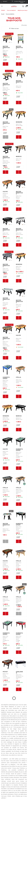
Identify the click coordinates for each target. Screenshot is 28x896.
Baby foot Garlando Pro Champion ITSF (19, 677)
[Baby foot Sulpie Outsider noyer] (20, 776)
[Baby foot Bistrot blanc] (20, 221)
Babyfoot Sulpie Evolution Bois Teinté (6, 565)
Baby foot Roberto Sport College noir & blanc (19, 455)
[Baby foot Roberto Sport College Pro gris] (7, 625)
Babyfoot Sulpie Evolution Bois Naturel (6, 196)
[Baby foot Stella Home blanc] (7, 701)
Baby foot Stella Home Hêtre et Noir (19, 491)
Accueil (2, 14)
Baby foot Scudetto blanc (5, 304)
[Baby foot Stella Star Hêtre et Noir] (20, 589)
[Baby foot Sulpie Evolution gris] (7, 812)
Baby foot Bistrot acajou (18, 197)
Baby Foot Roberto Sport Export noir (6, 864)
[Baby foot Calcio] (7, 114)
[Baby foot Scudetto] (20, 74)
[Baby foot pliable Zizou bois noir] (7, 148)
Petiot (5, 672)
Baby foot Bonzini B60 (6, 418)
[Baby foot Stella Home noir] (7, 589)
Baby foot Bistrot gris (6, 269)
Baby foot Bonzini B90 (19, 125)
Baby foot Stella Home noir (6, 600)
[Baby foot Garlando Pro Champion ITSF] (20, 664)
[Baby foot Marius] (20, 148)
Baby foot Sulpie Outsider (18, 340)
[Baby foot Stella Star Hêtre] (20, 851)
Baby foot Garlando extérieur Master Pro (19, 714)
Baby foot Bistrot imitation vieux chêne (6, 344)
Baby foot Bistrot (5, 51)
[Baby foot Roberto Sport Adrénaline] (7, 738)
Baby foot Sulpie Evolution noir (5, 453)
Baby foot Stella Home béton (6, 491)
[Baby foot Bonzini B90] (20, 114)
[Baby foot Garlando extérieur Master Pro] (20, 701)
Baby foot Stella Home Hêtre (19, 747)
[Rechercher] (23, 6)
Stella (18, 377)
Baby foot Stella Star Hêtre (19, 862)
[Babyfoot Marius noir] (20, 408)
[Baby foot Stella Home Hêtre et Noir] (20, 480)
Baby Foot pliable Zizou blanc (6, 530)
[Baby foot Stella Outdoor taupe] (20, 553)
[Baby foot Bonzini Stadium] (20, 256)
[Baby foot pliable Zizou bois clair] (7, 75)
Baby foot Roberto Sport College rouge (18, 639)
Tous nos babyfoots (10, 14)
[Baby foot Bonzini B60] (7, 408)
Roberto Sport (6, 377)
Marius (19, 156)
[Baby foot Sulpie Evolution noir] (7, 441)
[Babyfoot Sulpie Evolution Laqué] (7, 776)
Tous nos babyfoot (11, 10)
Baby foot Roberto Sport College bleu (19, 826)
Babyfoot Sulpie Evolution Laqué (5, 787)
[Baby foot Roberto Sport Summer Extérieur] (7, 369)
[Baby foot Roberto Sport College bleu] (20, 813)
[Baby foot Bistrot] (7, 38)
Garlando (19, 672)
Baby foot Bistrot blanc (19, 233)
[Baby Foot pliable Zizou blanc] (7, 516)
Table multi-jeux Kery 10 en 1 (19, 53)
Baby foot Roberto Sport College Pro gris (6, 639)
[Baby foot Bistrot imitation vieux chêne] (7, 329)
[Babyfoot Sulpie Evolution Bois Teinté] (7, 553)
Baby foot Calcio (5, 127)
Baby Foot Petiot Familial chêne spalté (6, 676)
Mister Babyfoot (6, 47)
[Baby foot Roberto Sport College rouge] (20, 625)
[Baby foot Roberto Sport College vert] (20, 888)
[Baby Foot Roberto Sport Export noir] (7, 851)
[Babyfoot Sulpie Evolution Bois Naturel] (7, 184)
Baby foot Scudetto (18, 86)
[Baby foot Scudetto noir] (20, 292)
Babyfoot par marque (23, 10)
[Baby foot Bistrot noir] (7, 221)
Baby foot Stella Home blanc (6, 713)
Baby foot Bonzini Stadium (18, 268)
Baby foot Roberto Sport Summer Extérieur (5, 383)
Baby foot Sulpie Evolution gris (5, 824)
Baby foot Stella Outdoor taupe (18, 565)
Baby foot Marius (18, 159)
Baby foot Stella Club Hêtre (19, 381)
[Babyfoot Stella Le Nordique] (7, 888)
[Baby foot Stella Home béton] (7, 480)
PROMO (3, 10)
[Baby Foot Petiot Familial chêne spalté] (7, 664)
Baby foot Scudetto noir (18, 306)
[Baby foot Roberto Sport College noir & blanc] (20, 441)
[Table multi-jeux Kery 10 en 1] (20, 38)
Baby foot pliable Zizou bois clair (6, 89)
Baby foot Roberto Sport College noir (19, 529)
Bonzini (19, 122)
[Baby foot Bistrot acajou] (20, 184)
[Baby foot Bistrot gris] (7, 256)
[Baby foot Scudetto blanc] (7, 291)
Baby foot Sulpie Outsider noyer (18, 788)
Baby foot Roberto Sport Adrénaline (6, 751)
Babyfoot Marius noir (19, 418)
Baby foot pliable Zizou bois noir (6, 162)
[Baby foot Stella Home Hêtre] (20, 737)
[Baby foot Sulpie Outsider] (20, 328)
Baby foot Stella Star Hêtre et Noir (19, 601)
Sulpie (5, 191)
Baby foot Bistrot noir (6, 233)
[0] (25, 6)
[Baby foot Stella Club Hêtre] (20, 369)
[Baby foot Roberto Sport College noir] (20, 516)
